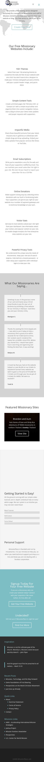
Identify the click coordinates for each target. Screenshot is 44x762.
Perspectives (10, 735)
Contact (8, 712)
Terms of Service (15, 705)
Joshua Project (11, 728)
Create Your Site (22, 27)
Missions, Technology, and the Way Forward (21, 679)
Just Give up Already (13, 689)
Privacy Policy (13, 709)
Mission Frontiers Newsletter (16, 731)
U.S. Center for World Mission (16, 738)
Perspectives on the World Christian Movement (23, 686)
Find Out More (22, 625)
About (8, 699)
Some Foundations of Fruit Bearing (18, 682)
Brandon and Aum (22, 418)
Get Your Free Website (22, 603)
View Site (22, 433)
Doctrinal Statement (16, 702)
